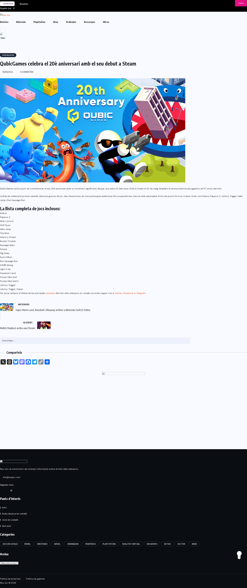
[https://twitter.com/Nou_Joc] (1, 490)
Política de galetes (35, 578)
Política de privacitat (10, 578)
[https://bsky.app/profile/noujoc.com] (6, 490)
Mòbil (27, 544)
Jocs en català (10, 519)
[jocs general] (123, 402)
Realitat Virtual (131, 544)
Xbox (55, 22)
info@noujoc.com (11, 477)
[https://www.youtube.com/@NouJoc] (27, 490)
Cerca (241, 3)
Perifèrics (90, 544)
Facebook (128, 293)
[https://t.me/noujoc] (22, 490)
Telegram (141, 293)
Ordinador (71, 22)
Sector (181, 544)
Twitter (118, 293)
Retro (167, 544)
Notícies (4, 22)
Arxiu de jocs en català (14, 513)
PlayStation (39, 22)
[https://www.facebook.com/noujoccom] (16, 490)
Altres (106, 22)
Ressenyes (89, 22)
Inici (4, 507)
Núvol (57, 544)
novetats (50, 293)
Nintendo (21, 22)
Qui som (6, 525)
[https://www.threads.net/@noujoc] (11, 490)
